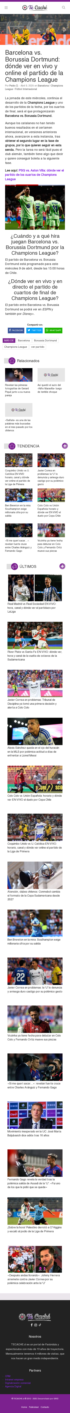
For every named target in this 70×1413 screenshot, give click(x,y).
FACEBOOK (17, 330)
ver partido (37, 346)
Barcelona (43, 85)
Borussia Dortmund (45, 340)
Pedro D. (13, 85)
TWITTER (36, 330)
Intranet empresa (14, 1379)
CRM (7, 1376)
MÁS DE (9, 340)
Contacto (45, 1407)
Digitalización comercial (18, 1383)
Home (24, 1407)
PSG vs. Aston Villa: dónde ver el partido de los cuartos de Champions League (34, 175)
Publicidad (34, 1407)
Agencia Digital (13, 1386)
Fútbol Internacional (26, 89)
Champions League (15, 346)
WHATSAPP (55, 330)
